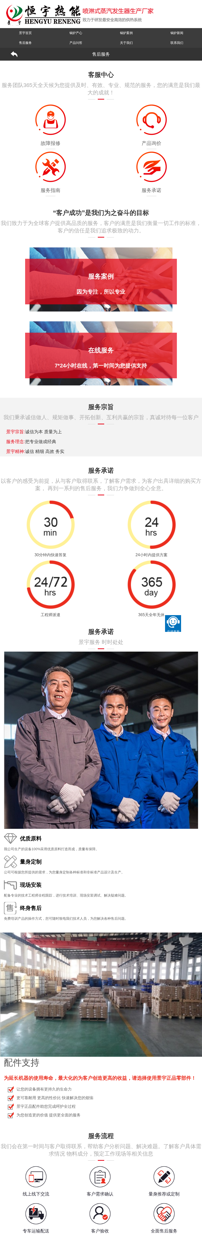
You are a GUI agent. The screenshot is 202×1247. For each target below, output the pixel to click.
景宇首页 (25, 33)
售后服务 (25, 43)
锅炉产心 (75, 33)
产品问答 (75, 43)
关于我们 (126, 43)
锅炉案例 (126, 33)
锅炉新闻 (176, 33)
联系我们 (176, 43)
